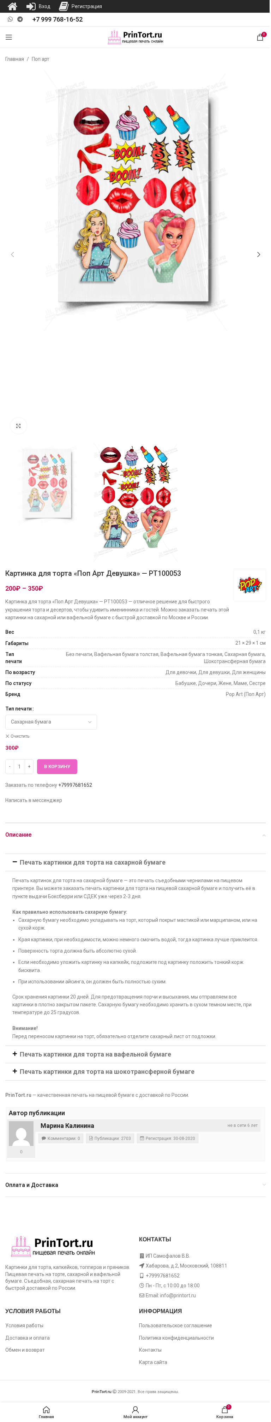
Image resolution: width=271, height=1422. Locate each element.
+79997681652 (75, 785)
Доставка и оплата (27, 1338)
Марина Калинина (67, 1125)
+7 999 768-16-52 (57, 19)
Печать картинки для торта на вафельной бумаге (95, 1054)
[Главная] (12, 6)
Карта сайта (153, 1362)
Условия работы (24, 1325)
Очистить (20, 736)
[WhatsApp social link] (10, 19)
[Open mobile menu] (9, 37)
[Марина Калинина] (21, 1133)
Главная (14, 59)
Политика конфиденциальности (176, 1338)
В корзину (57, 766)
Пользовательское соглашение (175, 1325)
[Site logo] (135, 37)
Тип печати (18, 709)
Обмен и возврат (25, 1350)
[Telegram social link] (20, 19)
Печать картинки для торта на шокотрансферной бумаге (107, 1071)
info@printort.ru (178, 1295)
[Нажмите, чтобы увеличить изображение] (18, 426)
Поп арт (40, 59)
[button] (12, 254)
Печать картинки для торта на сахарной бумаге (92, 862)
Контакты (150, 1350)
